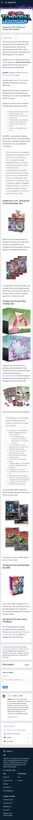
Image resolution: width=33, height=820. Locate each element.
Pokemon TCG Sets (13, 734)
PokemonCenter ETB (10, 376)
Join (19, 777)
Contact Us (7, 787)
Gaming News (20, 22)
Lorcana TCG (7, 803)
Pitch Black (10, 726)
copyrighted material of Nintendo (14, 649)
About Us (15, 717)
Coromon (6, 810)
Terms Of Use (8, 780)
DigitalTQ (11, 2)
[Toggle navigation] (2, 2)
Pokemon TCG (8, 22)
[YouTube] (4, 755)
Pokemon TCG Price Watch (16, 730)
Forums (20, 780)
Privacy (5, 784)
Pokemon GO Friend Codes (7, 814)
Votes (26, 665)
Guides (9, 738)
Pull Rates (10, 741)
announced (10, 165)
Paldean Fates (18, 80)
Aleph (9, 696)
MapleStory (7, 807)
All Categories (8, 791)
